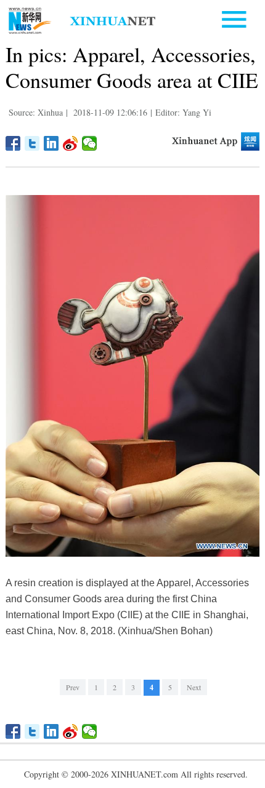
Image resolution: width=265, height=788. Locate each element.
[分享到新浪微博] (70, 143)
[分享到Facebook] (13, 143)
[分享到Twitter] (32, 143)
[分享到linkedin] (51, 143)
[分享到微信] (89, 143)
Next (194, 687)
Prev (73, 687)
